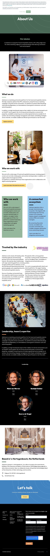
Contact (25, 497)
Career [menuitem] (4, 517)
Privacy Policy (9, 5)
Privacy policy (41, 551)
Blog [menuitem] (4, 513)
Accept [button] (28, 11)
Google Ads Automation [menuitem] (20, 520)
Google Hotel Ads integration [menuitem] (20, 517)
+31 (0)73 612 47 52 (9, 476)
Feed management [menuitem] (20, 513)
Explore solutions (8, 121)
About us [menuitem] (5, 511)
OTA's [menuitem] (11, 515)
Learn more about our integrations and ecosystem (36, 234)
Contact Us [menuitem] (5, 515)
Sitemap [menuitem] (5, 519)
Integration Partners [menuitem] (12, 522)
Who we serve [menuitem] (13, 511)
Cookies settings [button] (22, 11)
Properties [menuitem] (12, 513)
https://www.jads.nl (39, 466)
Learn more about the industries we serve (14, 185)
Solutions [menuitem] (19, 511)
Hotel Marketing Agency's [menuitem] (12, 518)
